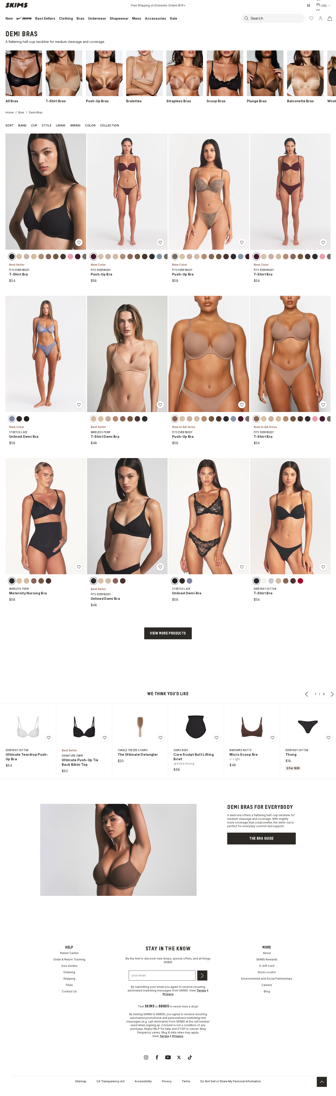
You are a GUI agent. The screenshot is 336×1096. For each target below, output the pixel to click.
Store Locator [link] (267, 972)
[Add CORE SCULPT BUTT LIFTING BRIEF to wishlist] (216, 737)
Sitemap (80, 1081)
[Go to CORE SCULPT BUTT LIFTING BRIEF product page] (196, 727)
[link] (261, 838)
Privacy (167, 1081)
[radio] (12, 256)
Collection (109, 125)
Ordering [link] (69, 972)
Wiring (75, 125)
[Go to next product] (332, 694)
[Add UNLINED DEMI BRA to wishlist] (79, 404)
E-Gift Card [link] (266, 966)
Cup (34, 125)
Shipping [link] (69, 978)
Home (9, 112)
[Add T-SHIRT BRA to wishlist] (79, 242)
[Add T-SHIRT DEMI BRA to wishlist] (160, 404)
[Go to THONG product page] (308, 727)
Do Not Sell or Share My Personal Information (230, 1081)
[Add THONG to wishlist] (328, 737)
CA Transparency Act (110, 1081)
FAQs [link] (69, 985)
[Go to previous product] (306, 694)
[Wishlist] (311, 18)
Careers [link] (266, 985)
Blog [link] (267, 991)
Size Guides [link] (69, 966)
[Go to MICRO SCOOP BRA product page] (252, 727)
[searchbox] (277, 18)
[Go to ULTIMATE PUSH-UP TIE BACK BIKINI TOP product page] (84, 727)
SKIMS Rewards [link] (266, 959)
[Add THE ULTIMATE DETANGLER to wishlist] (160, 737)
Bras (21, 112)
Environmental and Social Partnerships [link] (266, 978)
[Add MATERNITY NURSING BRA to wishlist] (79, 567)
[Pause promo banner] (308, 5)
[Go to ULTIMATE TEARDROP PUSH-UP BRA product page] (28, 727)
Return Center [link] (69, 953)
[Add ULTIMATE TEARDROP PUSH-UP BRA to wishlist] (48, 737)
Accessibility (143, 1081)
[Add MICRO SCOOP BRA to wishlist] (272, 737)
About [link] (267, 953)
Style (46, 125)
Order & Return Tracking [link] (69, 959)
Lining (61, 125)
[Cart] (329, 18)
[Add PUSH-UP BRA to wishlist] (160, 242)
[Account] (320, 18)
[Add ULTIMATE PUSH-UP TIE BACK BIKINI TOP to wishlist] (104, 737)
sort (9, 125)
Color (90, 125)
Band (22, 125)
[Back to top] (322, 1082)
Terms (186, 1081)
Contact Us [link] (69, 991)
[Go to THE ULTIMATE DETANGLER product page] (140, 727)
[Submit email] (202, 975)
